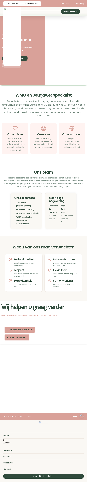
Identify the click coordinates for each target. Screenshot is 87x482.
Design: (75, 416)
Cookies (28, 416)
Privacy (20, 416)
